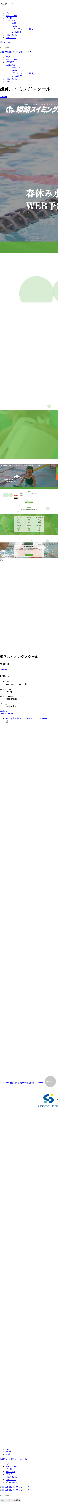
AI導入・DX (17, 23)
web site (3, 96)
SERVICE (10, 20)
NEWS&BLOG (13, 35)
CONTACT (11, 37)
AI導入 (9, 1474)
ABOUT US (11, 15)
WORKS (10, 18)
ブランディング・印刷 (22, 29)
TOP (8, 13)
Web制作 (15, 26)
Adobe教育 (16, 32)
